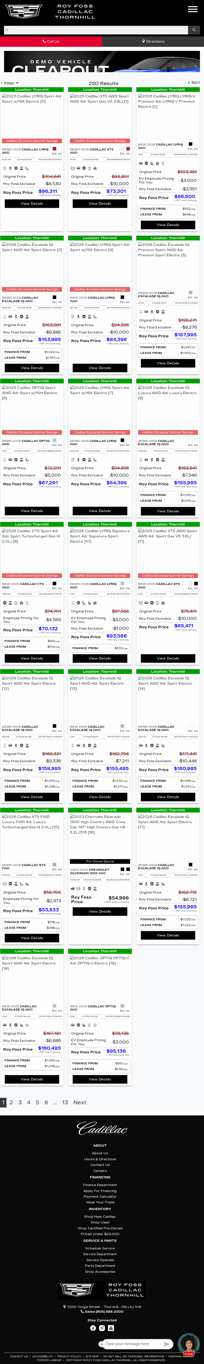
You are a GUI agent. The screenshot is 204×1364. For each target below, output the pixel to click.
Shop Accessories (100, 1272)
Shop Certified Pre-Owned (100, 1228)
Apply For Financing (100, 1191)
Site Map (93, 1356)
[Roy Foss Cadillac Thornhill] (50, 12)
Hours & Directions (100, 1159)
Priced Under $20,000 (100, 1234)
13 (65, 1103)
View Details (32, 204)
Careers (100, 1171)
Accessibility (43, 1356)
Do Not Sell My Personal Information (134, 1356)
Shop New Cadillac (100, 1217)
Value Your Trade (100, 1202)
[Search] (194, 30)
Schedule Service (100, 1248)
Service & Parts (100, 1241)
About (100, 1145)
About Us (100, 1153)
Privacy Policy (69, 1356)
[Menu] (193, 9)
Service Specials (100, 1260)
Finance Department (100, 1185)
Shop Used (100, 1222)
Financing (100, 1177)
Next (79, 1103)
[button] (107, 12)
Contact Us (100, 1165)
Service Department (100, 1254)
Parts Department (100, 1266)
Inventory (100, 1209)
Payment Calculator (100, 1196)
